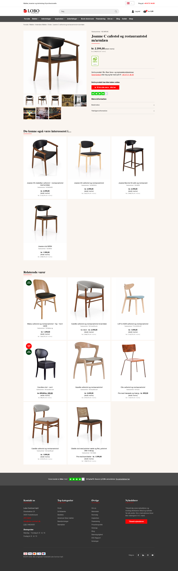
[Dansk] (129, 3)
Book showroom (87, 19)
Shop (131, 19)
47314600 (27, 518)
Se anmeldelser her (123, 479)
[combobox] (89, 11)
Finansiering (100, 19)
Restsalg (94, 515)
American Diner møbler (65, 518)
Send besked (96, 75)
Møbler (32, 24)
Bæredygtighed (97, 535)
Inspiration (95, 518)
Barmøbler (61, 525)
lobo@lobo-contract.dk (31, 521)
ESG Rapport (96, 538)
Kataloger (95, 541)
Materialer (95, 511)
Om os (93, 508)
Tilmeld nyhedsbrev (136, 521)
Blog (118, 19)
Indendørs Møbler (41, 24)
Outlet (124, 19)
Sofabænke (61, 511)
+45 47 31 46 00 (149, 3)
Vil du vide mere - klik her (106, 87)
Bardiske (60, 515)
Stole (50, 24)
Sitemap (94, 528)
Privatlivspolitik (97, 525)
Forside (27, 19)
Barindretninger (62, 521)
